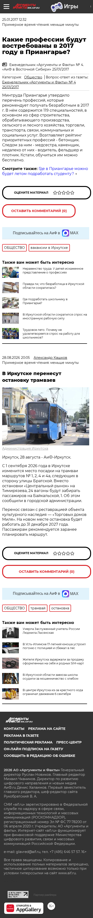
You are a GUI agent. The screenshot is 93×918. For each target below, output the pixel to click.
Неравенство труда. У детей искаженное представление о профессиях (53, 270)
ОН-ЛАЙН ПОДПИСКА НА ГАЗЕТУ (33, 749)
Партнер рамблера (45, 894)
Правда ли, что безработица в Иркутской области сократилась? (53, 286)
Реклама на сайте (46, 729)
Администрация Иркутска (25, 448)
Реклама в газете (21, 735)
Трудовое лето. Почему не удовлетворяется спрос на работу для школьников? (51, 333)
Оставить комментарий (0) (39, 211)
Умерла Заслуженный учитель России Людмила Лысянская (51, 630)
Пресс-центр (69, 742)
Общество (33, 77)
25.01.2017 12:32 (14, 19)
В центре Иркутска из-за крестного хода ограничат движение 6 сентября (53, 692)
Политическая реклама (28, 742)
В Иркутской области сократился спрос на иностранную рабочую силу (55, 316)
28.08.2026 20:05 (16, 357)
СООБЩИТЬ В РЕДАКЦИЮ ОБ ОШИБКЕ (39, 756)
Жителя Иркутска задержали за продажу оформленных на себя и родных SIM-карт (53, 661)
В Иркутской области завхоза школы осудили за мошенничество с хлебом (50, 676)
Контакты (14, 729)
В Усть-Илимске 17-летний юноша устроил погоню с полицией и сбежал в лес (54, 646)
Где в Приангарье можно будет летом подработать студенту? (45, 171)
